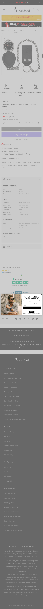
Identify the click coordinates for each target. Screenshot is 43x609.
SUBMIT (32, 308)
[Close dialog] (41, 294)
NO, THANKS (32, 311)
